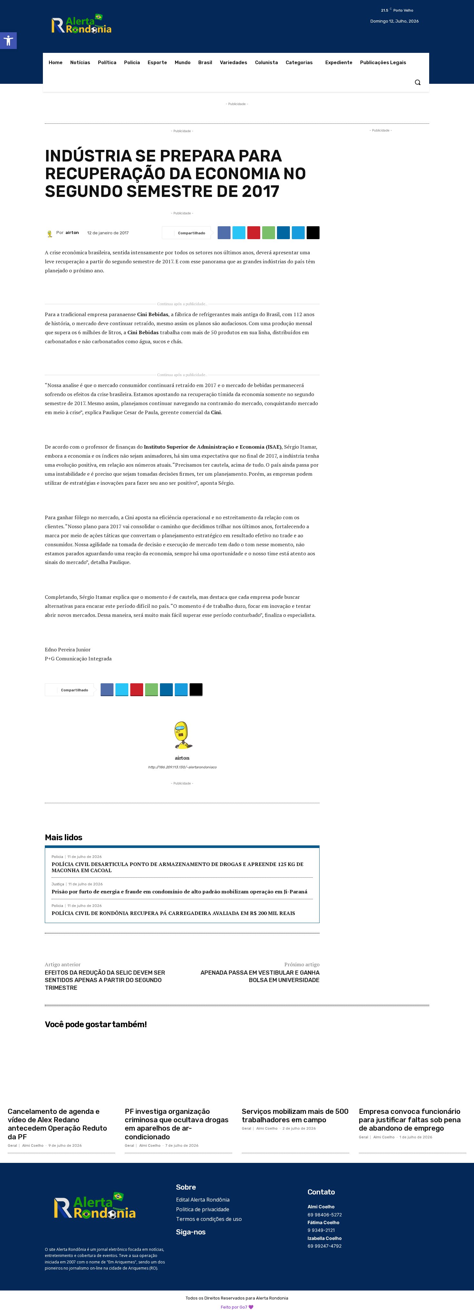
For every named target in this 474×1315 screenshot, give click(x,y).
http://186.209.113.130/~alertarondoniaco (182, 767)
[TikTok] (200, 1247)
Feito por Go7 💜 (237, 1307)
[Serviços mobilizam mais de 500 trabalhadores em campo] (295, 1067)
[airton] (50, 233)
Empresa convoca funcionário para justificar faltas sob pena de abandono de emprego (410, 1120)
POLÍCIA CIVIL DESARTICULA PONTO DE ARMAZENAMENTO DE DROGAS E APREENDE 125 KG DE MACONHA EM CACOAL (177, 867)
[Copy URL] (313, 232)
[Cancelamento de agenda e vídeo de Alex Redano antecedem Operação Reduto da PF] (61, 1067)
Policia (57, 857)
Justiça (58, 884)
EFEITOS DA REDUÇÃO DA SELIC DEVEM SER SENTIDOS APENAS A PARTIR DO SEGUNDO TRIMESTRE (105, 980)
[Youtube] (209, 1247)
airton (72, 232)
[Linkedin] (283, 232)
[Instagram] (190, 1247)
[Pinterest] (253, 232)
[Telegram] (298, 232)
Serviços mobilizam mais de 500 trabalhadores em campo (295, 1115)
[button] (8, 40)
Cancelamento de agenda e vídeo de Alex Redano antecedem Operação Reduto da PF (57, 1124)
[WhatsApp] (268, 232)
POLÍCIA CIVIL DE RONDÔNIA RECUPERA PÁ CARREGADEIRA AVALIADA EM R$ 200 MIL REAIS (173, 913)
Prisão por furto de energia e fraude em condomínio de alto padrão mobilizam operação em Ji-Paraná (179, 891)
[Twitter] (238, 232)
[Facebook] (224, 232)
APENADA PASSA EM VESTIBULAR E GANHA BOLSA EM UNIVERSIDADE (260, 976)
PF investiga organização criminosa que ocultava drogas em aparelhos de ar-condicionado (177, 1124)
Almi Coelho (33, 1146)
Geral (12, 1145)
